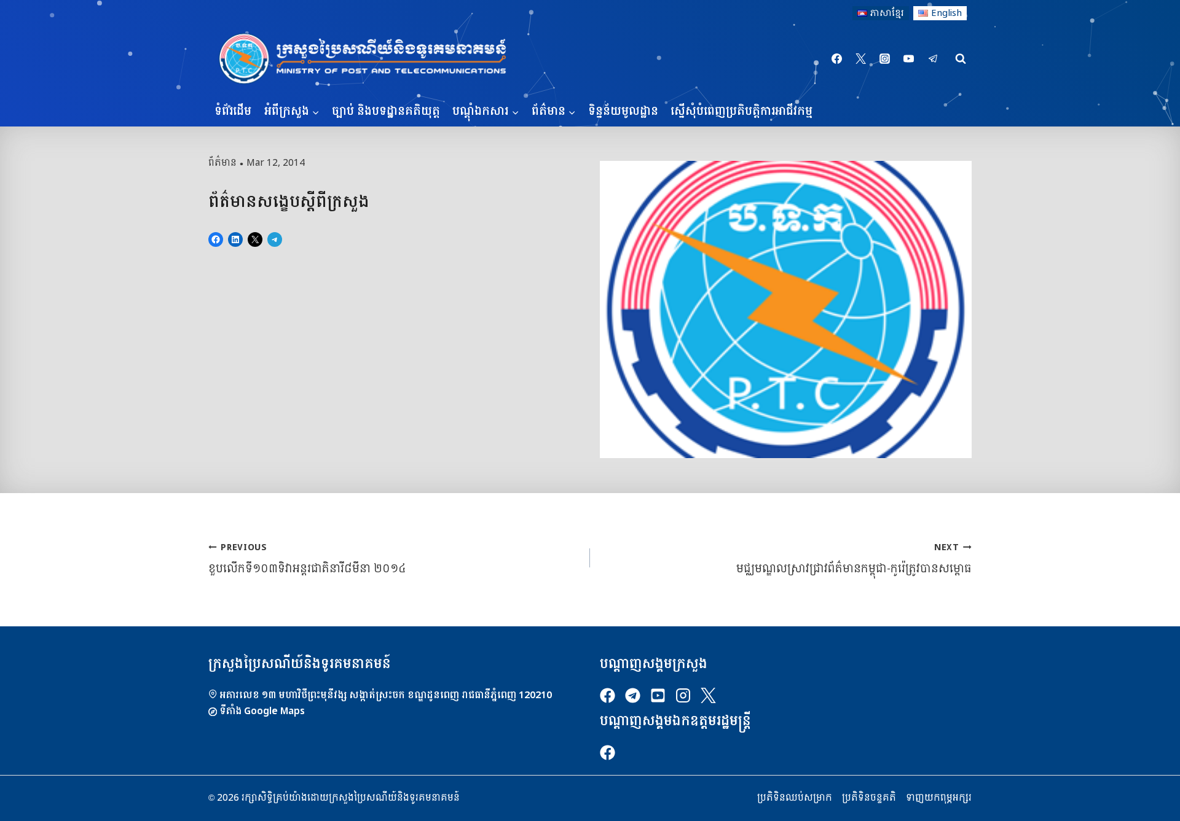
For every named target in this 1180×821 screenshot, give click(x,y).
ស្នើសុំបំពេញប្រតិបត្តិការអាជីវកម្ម (741, 111)
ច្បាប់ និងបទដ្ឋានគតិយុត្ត (386, 111)
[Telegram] (932, 59)
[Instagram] (885, 59)
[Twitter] (861, 59)
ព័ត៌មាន (222, 163)
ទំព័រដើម (232, 111)
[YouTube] (909, 59)
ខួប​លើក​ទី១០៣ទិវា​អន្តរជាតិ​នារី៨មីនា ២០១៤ (307, 558)
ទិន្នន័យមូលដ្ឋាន (623, 111)
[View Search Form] (961, 59)
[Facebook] (837, 59)
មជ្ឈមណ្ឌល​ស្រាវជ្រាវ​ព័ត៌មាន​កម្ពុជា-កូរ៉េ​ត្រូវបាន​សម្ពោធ (854, 558)
